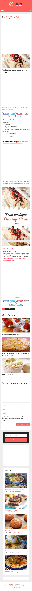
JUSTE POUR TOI (19, 107)
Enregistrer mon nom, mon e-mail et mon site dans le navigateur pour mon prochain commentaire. (15, 418)
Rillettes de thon (7, 374)
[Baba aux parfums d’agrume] (16, 325)
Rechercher (16, 439)
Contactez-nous (16, 587)
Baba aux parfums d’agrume (11, 334)
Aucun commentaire (7, 109)
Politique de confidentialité (22, 585)
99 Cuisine (11, 584)
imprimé (17, 297)
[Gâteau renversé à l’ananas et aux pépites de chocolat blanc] (16, 344)
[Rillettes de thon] (16, 365)
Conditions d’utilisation (8, 585)
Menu (2, 10)
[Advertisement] (16, 37)
